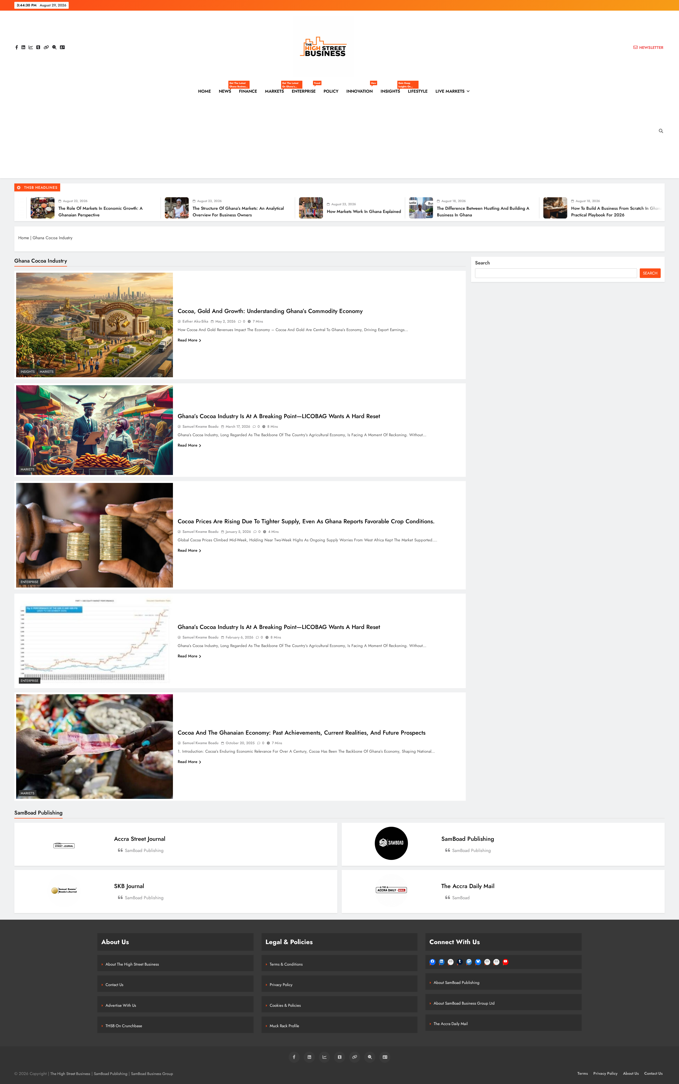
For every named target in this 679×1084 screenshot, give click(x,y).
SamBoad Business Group (152, 1073)
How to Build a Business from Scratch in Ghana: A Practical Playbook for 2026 (471, 211)
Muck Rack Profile (284, 1026)
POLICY (331, 91)
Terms (582, 1073)
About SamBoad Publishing (457, 983)
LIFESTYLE (418, 91)
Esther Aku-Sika (195, 321)
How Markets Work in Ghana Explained (216, 211)
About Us (631, 1073)
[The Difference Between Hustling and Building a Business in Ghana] (273, 207)
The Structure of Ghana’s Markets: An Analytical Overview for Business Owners (90, 211)
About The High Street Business (132, 964)
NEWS (227, 91)
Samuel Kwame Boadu (200, 426)
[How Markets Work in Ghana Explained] (163, 207)
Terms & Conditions (286, 964)
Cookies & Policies (285, 1005)
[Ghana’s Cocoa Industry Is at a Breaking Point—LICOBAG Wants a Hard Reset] (94, 430)
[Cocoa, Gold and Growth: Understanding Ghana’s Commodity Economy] (94, 325)
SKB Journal (129, 886)
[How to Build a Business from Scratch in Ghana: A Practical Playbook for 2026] (407, 207)
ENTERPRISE (306, 89)
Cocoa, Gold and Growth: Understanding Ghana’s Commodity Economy (270, 311)
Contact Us (114, 985)
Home (23, 238)
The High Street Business (70, 1073)
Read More (187, 340)
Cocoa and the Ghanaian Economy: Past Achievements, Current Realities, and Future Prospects (301, 732)
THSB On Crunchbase (124, 1026)
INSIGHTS (392, 91)
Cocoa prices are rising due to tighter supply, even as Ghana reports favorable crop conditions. (306, 521)
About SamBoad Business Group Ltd (464, 1003)
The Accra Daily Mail (467, 886)
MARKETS (276, 91)
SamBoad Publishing (467, 838)
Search (482, 262)
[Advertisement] (334, 138)
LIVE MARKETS (450, 91)
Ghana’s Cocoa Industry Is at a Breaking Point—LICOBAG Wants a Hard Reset (279, 416)
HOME (204, 91)
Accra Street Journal (139, 838)
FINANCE (248, 91)
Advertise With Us (121, 1005)
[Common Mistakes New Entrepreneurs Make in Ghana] (541, 207)
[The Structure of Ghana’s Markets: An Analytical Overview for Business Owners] (28, 207)
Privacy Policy (281, 985)
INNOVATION (361, 89)
